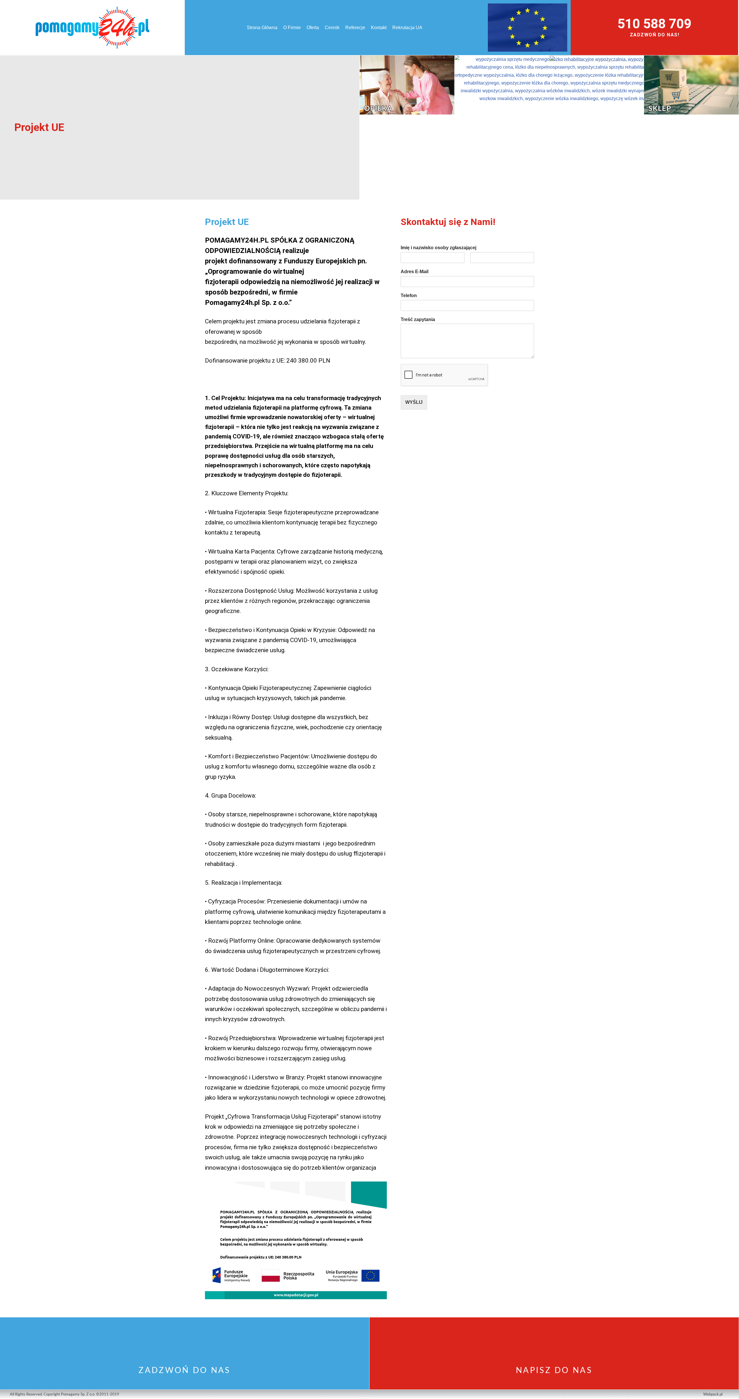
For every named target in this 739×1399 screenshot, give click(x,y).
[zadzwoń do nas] (184, 1341)
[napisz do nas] (554, 1341)
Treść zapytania (418, 319)
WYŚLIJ (414, 402)
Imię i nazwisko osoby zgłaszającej (438, 247)
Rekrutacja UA (407, 27)
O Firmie (292, 27)
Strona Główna (262, 27)
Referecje (355, 27)
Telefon (409, 295)
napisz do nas (554, 1370)
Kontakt (379, 27)
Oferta (313, 27)
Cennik (332, 27)
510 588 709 (654, 23)
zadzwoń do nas (184, 1370)
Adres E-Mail (414, 271)
